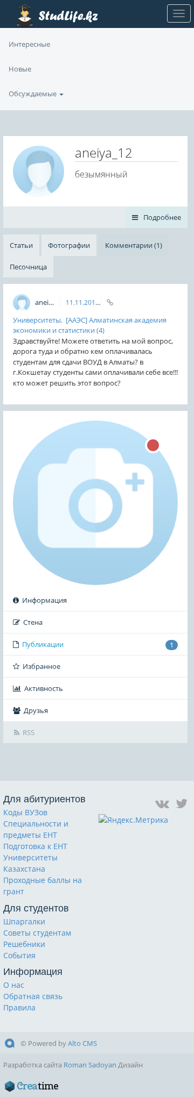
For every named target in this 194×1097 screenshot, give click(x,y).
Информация (44, 600)
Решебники (24, 944)
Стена (33, 622)
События (19, 955)
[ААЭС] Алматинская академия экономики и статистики (90, 325)
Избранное (41, 666)
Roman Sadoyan (90, 1065)
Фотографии (69, 245)
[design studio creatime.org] (31, 1086)
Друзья (36, 710)
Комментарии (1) (133, 245)
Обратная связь (33, 996)
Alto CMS (82, 1043)
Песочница (28, 267)
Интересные (29, 44)
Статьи (21, 245)
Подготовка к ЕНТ (35, 846)
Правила (19, 1007)
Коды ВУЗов (25, 812)
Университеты (37, 320)
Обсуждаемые (33, 93)
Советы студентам (37, 933)
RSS (28, 732)
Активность (43, 688)
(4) (100, 330)
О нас (13, 985)
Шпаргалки (24, 921)
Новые (20, 69)
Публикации (98, 644)
